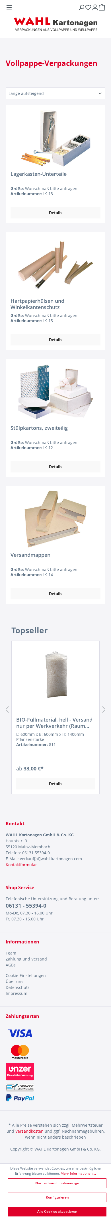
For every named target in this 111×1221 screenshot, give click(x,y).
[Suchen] (81, 7)
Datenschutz (18, 987)
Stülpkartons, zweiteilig (39, 428)
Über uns (14, 981)
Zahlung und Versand (26, 959)
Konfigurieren (57, 1197)
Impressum (16, 993)
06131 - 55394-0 (26, 905)
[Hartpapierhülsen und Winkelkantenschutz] (55, 265)
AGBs (11, 965)
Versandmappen (30, 555)
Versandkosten (29, 1131)
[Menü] (42, 7)
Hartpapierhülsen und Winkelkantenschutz (37, 304)
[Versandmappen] (55, 519)
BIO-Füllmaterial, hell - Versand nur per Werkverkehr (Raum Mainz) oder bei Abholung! (54, 722)
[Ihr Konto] (95, 7)
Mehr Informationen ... (78, 1173)
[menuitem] (55, 953)
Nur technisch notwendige (57, 1183)
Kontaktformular (21, 864)
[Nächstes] (104, 709)
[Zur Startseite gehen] (55, 24)
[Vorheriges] (7, 709)
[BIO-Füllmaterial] (55, 673)
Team (11, 953)
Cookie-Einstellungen (26, 975)
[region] (55, 709)
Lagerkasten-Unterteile (39, 174)
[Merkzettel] (88, 7)
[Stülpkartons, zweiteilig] (55, 392)
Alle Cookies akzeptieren (57, 1211)
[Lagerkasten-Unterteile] (55, 138)
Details (55, 212)
